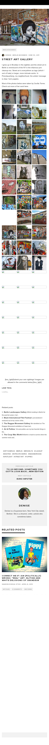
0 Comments (17, 589)
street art (19, 457)
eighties (7, 454)
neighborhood (35, 454)
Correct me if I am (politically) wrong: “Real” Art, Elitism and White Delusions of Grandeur (21, 578)
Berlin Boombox (9, 49)
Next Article (24, 476)
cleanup (38, 451)
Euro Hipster (24, 479)
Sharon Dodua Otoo (11, 584)
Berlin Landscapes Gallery (15, 412)
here (26, 86)
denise (8, 55)
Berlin (19, 451)
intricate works (20, 454)
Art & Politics (9, 429)
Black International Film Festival (18, 418)
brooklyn (29, 451)
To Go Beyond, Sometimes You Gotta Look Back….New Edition (24, 470)
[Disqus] (24, 635)
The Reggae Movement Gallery (17, 423)
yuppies (29, 457)
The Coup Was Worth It (14, 435)
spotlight (8, 457)
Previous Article (24, 466)
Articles (6, 589)
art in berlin (9, 451)
